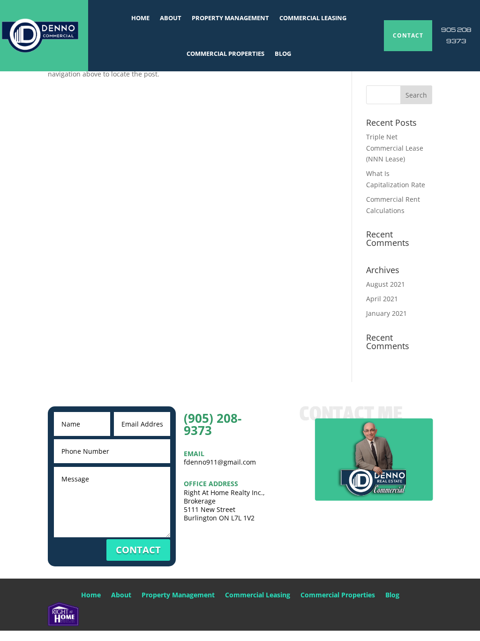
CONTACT (408, 35)
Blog (283, 53)
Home (140, 18)
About (170, 18)
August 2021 (385, 284)
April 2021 (382, 298)
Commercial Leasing (312, 18)
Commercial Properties (225, 53)
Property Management (230, 18)
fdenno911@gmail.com (220, 462)
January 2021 (386, 313)
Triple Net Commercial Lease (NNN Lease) (394, 148)
